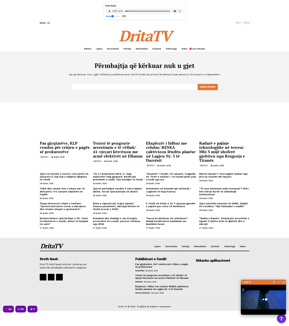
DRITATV (44, 157)
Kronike (139, 282)
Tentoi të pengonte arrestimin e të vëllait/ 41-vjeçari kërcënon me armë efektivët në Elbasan (118, 150)
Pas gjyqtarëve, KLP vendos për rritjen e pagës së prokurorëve (65, 147)
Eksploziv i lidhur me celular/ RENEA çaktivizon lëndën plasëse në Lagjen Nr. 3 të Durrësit (171, 152)
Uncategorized (142, 293)
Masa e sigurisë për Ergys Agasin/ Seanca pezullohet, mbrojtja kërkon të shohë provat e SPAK (116, 206)
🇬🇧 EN (21, 309)
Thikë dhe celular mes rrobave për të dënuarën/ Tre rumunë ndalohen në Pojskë (62, 191)
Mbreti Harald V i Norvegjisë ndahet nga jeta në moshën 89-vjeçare (223, 175)
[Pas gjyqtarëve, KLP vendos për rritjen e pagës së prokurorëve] (65, 120)
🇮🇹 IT (32, 309)
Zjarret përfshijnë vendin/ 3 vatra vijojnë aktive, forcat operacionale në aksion (117, 190)
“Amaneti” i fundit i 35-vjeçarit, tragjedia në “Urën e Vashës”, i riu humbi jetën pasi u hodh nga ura (171, 176)
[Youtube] (59, 277)
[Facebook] (43, 277)
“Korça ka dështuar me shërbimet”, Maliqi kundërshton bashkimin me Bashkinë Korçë (167, 221)
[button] (45, 23)
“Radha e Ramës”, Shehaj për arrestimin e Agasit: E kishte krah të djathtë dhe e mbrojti (224, 221)
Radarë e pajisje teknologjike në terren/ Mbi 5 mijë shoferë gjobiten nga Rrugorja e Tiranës (222, 152)
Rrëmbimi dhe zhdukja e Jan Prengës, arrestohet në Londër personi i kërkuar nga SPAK (116, 221)
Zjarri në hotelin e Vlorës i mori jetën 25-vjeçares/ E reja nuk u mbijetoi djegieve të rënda (64, 176)
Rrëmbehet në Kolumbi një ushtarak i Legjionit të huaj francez (168, 190)
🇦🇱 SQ (8, 309)
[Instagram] (51, 277)
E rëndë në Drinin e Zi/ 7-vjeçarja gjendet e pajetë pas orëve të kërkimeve (171, 205)
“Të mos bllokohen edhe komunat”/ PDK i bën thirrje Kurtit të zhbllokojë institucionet (224, 191)
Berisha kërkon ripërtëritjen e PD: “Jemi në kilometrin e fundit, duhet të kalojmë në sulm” (64, 221)
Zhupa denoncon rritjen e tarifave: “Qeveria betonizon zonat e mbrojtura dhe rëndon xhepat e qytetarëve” (63, 206)
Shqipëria (139, 271)
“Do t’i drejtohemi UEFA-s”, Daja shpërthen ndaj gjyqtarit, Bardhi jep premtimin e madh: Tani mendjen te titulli (118, 176)
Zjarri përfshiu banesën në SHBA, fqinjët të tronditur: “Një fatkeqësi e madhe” (223, 205)
